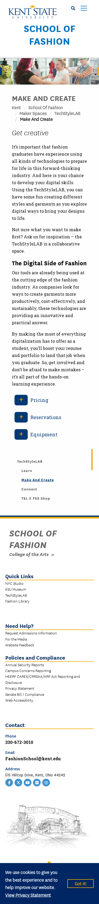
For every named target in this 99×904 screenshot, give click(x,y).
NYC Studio (14, 583)
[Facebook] (9, 782)
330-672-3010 (19, 742)
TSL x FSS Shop (35, 498)
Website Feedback (19, 645)
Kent (16, 107)
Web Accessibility (19, 700)
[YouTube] (28, 782)
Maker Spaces (33, 113)
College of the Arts (29, 554)
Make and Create (37, 479)
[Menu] (84, 8)
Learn (26, 470)
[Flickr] (37, 782)
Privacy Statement (19, 688)
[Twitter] (18, 782)
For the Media (16, 639)
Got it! (80, 883)
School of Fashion (50, 34)
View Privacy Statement (28, 894)
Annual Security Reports (24, 664)
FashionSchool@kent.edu (33, 758)
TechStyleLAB (67, 113)
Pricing (39, 400)
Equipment (43, 434)
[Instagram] (46, 782)
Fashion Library (17, 601)
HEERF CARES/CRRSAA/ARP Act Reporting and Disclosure (42, 679)
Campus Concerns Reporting (28, 670)
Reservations (45, 417)
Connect (29, 488)
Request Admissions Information (31, 633)
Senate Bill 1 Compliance (24, 694)
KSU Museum (15, 589)
